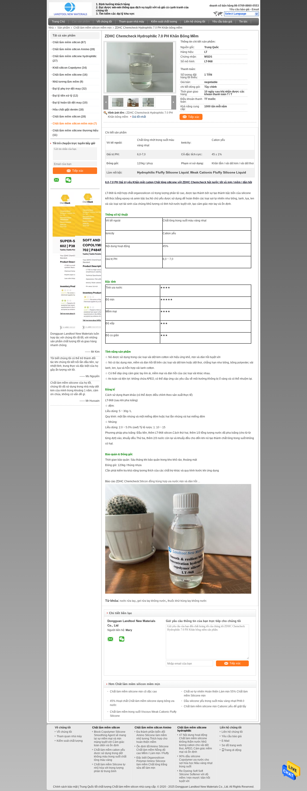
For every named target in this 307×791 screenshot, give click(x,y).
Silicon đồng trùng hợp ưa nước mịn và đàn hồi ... (170, 481)
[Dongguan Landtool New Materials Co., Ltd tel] (80, 185)
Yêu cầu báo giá (239, 9)
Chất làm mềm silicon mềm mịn (92, 27)
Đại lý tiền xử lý (62, 95)
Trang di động (232, 750)
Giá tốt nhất (139, 116)
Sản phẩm (63, 27)
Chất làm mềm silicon (66, 42)
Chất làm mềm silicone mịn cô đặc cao (133, 691)
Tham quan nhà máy (131, 21)
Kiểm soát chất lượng (164, 21)
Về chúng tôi (104, 21)
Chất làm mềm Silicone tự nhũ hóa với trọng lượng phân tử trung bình (109, 768)
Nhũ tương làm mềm (66, 81)
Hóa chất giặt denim (65, 109)
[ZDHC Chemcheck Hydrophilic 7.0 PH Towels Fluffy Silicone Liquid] (140, 67)
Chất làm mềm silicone (67, 74)
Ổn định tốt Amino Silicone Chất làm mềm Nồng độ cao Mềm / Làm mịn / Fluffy (152, 750)
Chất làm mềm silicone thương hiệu (75, 130)
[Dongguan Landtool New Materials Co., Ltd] (257, 14)
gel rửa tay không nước (151, 600)
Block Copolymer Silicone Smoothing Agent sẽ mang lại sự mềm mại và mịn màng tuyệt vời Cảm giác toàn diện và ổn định (110, 738)
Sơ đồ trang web (232, 745)
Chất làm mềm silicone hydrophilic (75, 56)
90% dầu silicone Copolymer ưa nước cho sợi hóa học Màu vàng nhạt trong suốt (195, 761)
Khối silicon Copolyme (67, 67)
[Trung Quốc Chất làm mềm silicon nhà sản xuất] (71, 8)
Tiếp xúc (77, 170)
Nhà (51, 27)
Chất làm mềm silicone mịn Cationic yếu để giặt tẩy (215, 706)
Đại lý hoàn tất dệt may (67, 102)
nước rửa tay (128, 600)
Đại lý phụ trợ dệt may (67, 88)
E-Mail (225, 740)
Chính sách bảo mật (65, 786)
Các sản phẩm (81, 21)
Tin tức (243, 21)
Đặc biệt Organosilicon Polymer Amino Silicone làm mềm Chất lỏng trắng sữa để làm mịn (151, 762)
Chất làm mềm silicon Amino (71, 49)
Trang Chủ (58, 21)
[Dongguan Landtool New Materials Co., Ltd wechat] (71, 183)
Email (255, 9)
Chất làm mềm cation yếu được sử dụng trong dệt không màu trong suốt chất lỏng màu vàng (110, 755)
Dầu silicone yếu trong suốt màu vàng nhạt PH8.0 (214, 701)
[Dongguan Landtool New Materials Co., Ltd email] (59, 183)
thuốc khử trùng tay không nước (187, 600)
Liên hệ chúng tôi (194, 21)
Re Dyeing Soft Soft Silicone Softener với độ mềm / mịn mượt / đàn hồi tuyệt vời (194, 776)
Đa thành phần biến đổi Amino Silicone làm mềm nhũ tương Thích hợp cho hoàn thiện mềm (151, 737)
